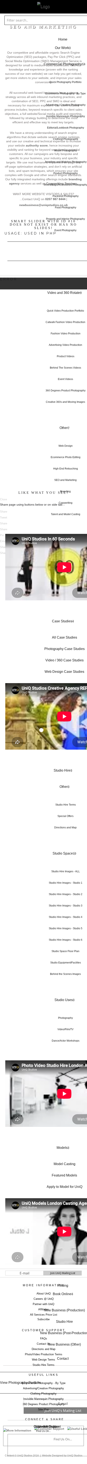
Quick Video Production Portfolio (65, 310)
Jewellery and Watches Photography (66, 161)
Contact (63, 1358)
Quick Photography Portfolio (65, 82)
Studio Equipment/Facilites (65, 962)
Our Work (62, 48)
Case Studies (62, 621)
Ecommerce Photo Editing (65, 457)
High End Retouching (65, 468)
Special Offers (65, 816)
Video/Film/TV (65, 1029)
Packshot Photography (66, 196)
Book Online (62, 1294)
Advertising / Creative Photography (66, 104)
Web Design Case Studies (64, 671)
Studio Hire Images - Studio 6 (65, 939)
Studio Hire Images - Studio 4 (65, 917)
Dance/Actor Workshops (65, 1040)
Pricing (63, 1285)
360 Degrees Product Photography (66, 390)
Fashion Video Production (65, 333)
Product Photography (65, 173)
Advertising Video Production (65, 344)
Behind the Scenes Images (65, 974)
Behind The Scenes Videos (65, 367)
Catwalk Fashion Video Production (65, 322)
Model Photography (65, 150)
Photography (65, 1017)
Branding (65, 491)
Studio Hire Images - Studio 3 (65, 905)
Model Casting (64, 1164)
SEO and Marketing (65, 480)
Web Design (65, 445)
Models (62, 1147)
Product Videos (65, 356)
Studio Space (63, 853)
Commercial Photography (63, 64)
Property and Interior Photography (65, 218)
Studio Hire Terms (65, 804)
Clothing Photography (65, 139)
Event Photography (65, 230)
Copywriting (65, 502)
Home (62, 39)
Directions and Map (65, 827)
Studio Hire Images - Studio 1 (65, 882)
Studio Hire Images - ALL (65, 871)
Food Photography (65, 207)
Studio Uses (63, 1000)
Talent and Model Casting (65, 514)
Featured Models (64, 1175)
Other (64, 428)
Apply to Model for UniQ (64, 1187)
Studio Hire (62, 770)
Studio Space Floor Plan (65, 951)
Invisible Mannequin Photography (65, 116)
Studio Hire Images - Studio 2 (65, 894)
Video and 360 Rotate (63, 292)
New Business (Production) (64, 1310)
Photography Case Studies (64, 649)
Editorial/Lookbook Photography (65, 127)
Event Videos (65, 379)
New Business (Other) (64, 1344)
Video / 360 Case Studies (64, 660)
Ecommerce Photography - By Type (65, 93)
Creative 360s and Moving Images (65, 401)
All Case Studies (64, 637)
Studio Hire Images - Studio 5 (65, 928)
